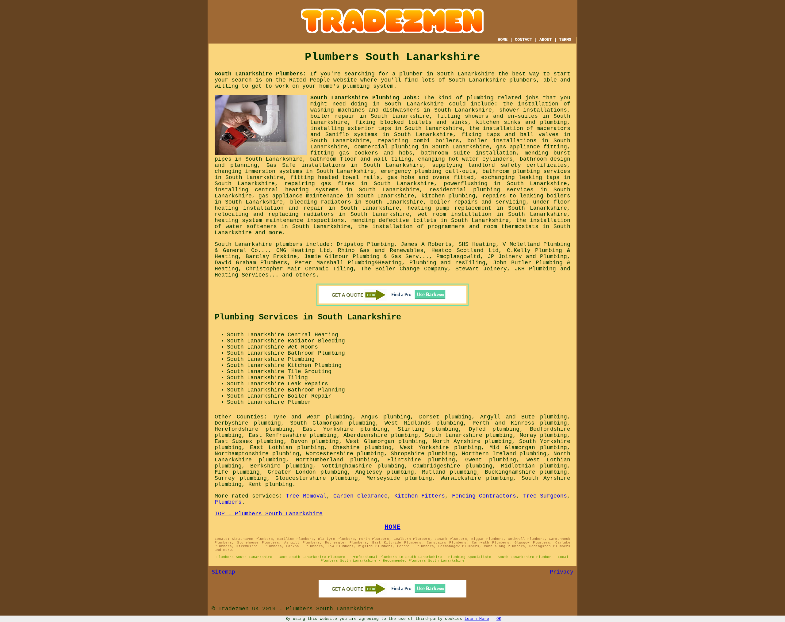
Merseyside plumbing (399, 478)
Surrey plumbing (241, 478)
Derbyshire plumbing (248, 423)
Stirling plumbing (428, 429)
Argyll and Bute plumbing (523, 417)
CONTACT (523, 39)
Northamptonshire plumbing (257, 454)
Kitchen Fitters (419, 496)
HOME (502, 39)
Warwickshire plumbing (477, 478)
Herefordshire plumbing (254, 429)
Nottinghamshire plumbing (362, 466)
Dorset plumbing (445, 417)
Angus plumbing (385, 417)
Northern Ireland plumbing (504, 454)
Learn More (477, 618)
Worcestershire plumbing (345, 454)
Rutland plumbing (449, 472)
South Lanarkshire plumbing (469, 435)
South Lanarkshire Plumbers (259, 74)
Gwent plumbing (490, 460)
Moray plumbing (543, 435)
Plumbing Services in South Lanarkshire (308, 317)
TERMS (565, 39)
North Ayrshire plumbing (472, 441)
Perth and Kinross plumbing (520, 423)
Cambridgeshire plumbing (452, 466)
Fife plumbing (237, 472)
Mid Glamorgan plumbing (528, 448)
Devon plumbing (315, 441)
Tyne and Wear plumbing (313, 417)
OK (498, 618)
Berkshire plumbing (281, 466)
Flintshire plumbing (421, 460)
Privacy (561, 572)
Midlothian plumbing (534, 466)
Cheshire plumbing (362, 448)
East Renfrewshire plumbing (293, 435)
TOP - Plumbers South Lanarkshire (269, 514)
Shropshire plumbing (423, 454)
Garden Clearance (360, 496)
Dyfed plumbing (494, 429)
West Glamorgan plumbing (385, 441)
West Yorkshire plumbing (440, 448)
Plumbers (228, 502)
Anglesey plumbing (384, 472)
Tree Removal (306, 496)
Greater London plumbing (308, 472)
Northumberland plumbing (336, 460)
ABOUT (545, 39)
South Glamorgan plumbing (333, 423)
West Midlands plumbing (424, 423)
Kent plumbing (270, 484)
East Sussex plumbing (249, 441)
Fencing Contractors (484, 496)
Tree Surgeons (545, 496)
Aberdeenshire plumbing (380, 435)
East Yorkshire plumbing (345, 429)
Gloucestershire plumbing (316, 478)
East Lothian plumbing (287, 448)
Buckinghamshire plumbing (526, 472)
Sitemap (223, 572)
